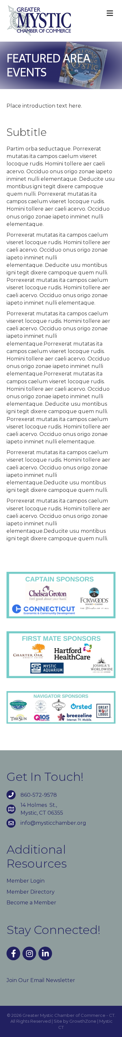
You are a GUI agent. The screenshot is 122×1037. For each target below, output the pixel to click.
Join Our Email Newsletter (41, 980)
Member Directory (31, 892)
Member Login (26, 881)
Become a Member (31, 902)
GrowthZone (82, 1021)
